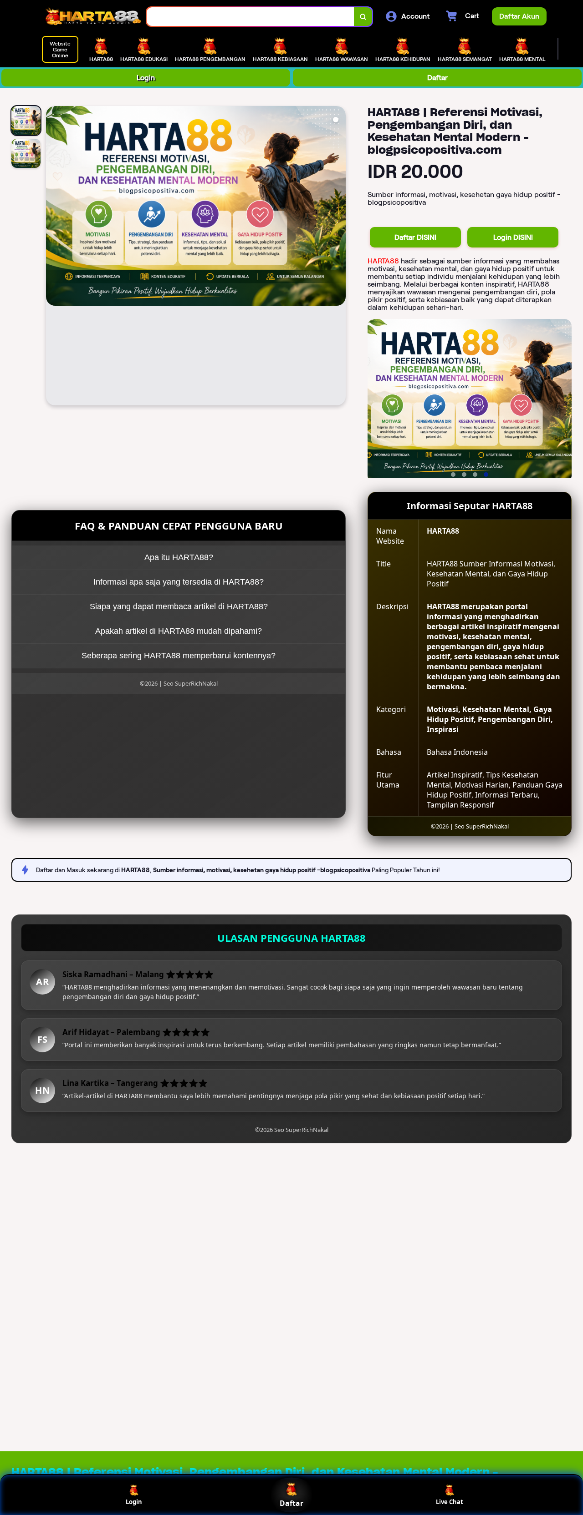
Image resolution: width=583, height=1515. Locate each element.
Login (146, 77)
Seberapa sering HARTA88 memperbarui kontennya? (179, 655)
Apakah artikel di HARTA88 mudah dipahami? (178, 631)
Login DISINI (513, 237)
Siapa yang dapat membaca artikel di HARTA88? (179, 606)
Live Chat (449, 1502)
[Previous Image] (53, 257)
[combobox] (250, 16)
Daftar (437, 77)
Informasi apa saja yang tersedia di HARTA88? (178, 581)
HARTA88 (383, 261)
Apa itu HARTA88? (178, 557)
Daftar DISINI (415, 237)
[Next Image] (338, 257)
